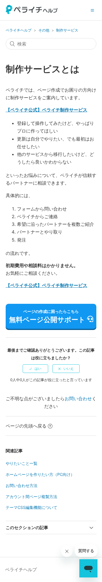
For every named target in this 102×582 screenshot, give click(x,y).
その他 (43, 30)
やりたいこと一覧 (21, 463)
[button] (92, 10)
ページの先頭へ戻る (26, 426)
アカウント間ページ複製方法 (31, 496)
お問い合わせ (78, 398)
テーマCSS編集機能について (31, 507)
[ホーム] (32, 12)
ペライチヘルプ (18, 30)
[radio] (35, 368)
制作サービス (67, 30)
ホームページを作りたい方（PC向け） (40, 474)
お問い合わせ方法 (21, 485)
